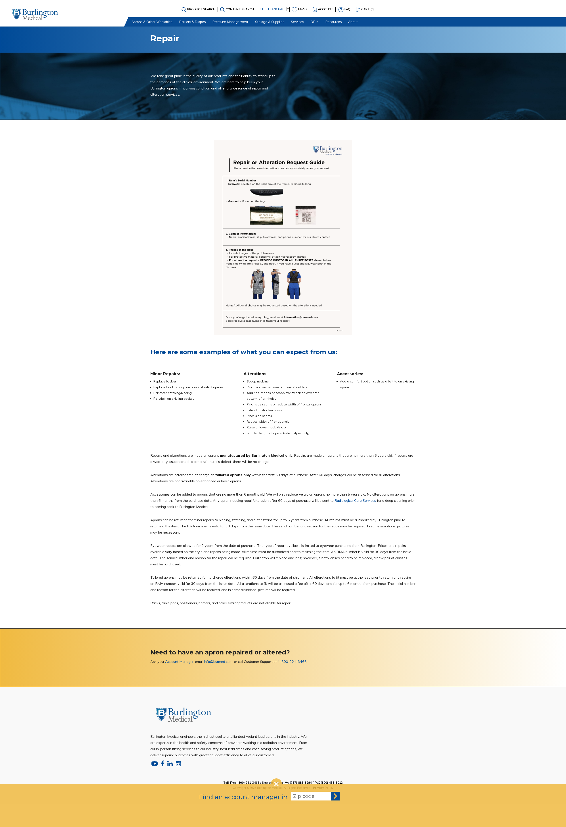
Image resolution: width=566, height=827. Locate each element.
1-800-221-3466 (292, 661)
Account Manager (179, 661)
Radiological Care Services (355, 500)
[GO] (335, 796)
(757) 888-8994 (301, 782)
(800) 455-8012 (332, 782)
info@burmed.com (218, 661)
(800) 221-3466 (248, 782)
